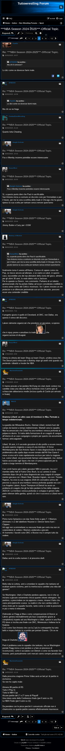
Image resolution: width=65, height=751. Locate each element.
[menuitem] (9, 18)
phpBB (23, 742)
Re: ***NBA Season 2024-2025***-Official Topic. (30, 52)
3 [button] (35, 38)
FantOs (15, 43)
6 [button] (45, 38)
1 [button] (29, 38)
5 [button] (42, 38)
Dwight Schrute (18, 142)
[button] (21, 38)
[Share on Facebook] (52, 75)
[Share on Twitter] (58, 75)
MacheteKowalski (16, 370)
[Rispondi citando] (60, 44)
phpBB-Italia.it (39, 745)
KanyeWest (13, 168)
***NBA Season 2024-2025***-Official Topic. (30, 29)
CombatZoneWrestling (17, 116)
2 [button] (32, 38)
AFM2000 (13, 62)
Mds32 (13, 401)
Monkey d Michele (15, 235)
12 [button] (52, 38)
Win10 (23, 740)
